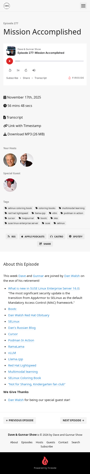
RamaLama (16, 346)
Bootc (12, 309)
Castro (58, 236)
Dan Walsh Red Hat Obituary (28, 315)
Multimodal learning (23, 371)
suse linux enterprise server (22, 223)
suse (47, 223)
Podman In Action (21, 340)
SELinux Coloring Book (24, 378)
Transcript (14, 117)
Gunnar (38, 276)
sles (55, 218)
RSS (13, 236)
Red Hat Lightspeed (22, 365)
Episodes (26, 442)
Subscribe (47, 446)
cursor (11, 218)
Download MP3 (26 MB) (26, 134)
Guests (50, 442)
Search (76, 442)
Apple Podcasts (34, 236)
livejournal (27, 218)
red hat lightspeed (17, 213)
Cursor (13, 334)
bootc (43, 218)
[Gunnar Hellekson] (26, 160)
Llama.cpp (15, 359)
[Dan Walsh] (10, 185)
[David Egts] (10, 160)
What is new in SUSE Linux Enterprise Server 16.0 (43, 288)
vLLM (12, 353)
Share (47, 243)
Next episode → (73, 420)
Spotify (77, 236)
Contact (63, 442)
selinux (60, 223)
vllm (54, 213)
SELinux (13, 321)
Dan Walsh (72, 276)
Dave (22, 276)
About (14, 442)
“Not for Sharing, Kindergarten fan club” (36, 384)
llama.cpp (39, 213)
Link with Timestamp (24, 125)
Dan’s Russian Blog (22, 327)
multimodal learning (73, 208)
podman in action (73, 213)
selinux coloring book (19, 208)
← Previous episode (19, 420)
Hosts (39, 442)
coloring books (46, 208)
